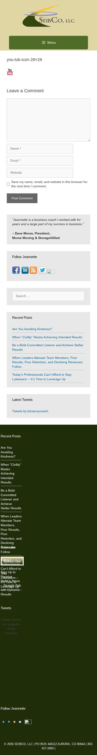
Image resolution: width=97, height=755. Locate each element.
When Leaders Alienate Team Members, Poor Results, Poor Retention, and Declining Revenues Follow (47, 362)
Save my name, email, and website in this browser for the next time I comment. (49, 184)
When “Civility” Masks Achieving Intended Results (47, 337)
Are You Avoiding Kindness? (32, 329)
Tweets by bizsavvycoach (30, 411)
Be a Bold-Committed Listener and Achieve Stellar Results (11, 499)
